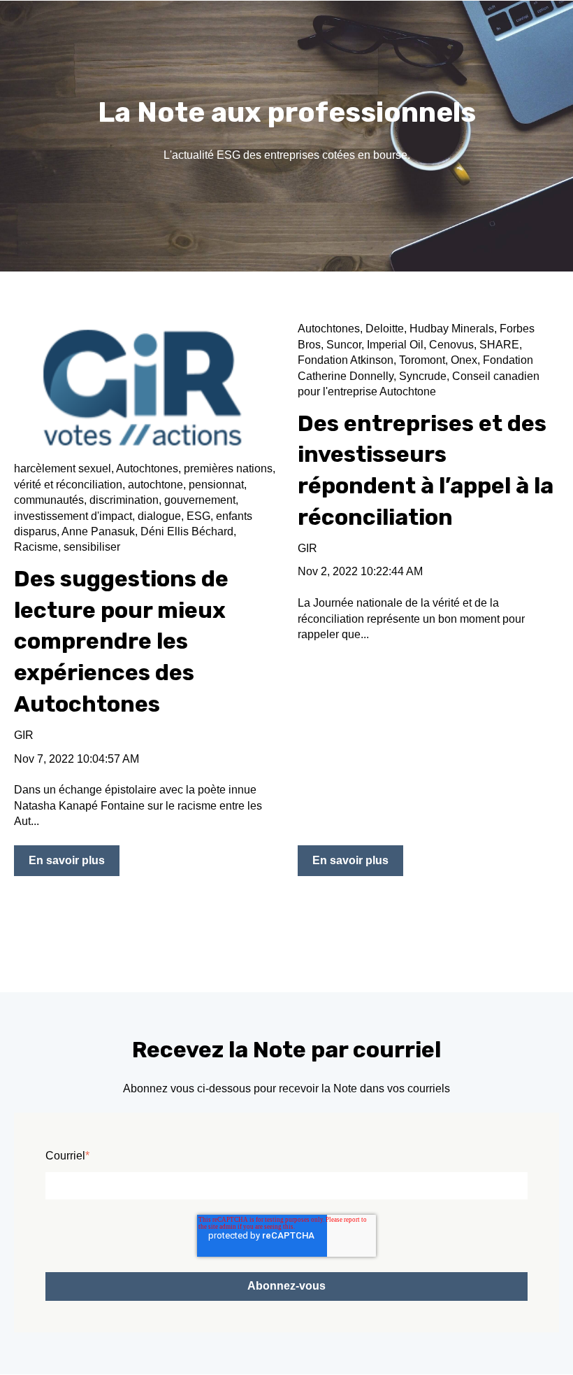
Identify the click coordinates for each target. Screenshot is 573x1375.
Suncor (343, 345)
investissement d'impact (73, 516)
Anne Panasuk (98, 531)
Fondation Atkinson (345, 360)
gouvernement (199, 500)
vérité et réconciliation (68, 485)
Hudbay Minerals (451, 328)
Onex (464, 360)
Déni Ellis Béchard (186, 531)
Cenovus (451, 345)
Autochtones (147, 468)
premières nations (228, 468)
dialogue (159, 516)
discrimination (124, 500)
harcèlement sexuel (62, 468)
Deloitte (384, 328)
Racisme (36, 547)
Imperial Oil (395, 345)
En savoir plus (67, 860)
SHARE (499, 345)
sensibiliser (92, 547)
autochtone (155, 485)
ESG (198, 516)
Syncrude (423, 376)
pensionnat (216, 485)
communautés (49, 500)
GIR (24, 735)
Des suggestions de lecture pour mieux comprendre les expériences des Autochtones (121, 641)
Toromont (422, 360)
